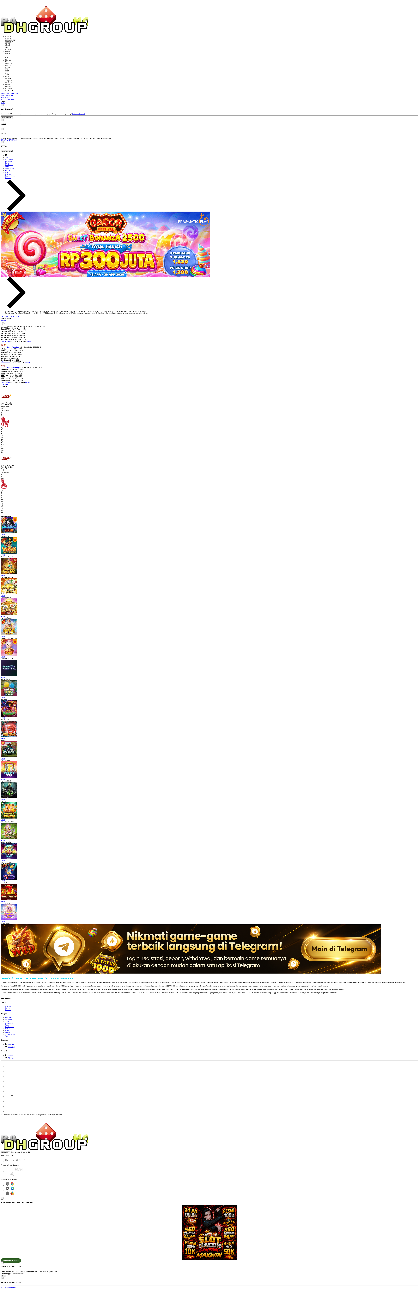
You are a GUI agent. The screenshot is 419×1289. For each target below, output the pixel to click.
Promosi (8, 178)
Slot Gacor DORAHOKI (8, 1287)
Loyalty (7, 1008)
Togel (7, 157)
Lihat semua (5, 341)
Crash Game (9, 168)
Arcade (7, 170)
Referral (8, 1010)
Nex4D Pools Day (13, 347)
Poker (7, 172)
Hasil (3, 316)
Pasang (28, 341)
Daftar (3, 103)
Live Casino (9, 165)
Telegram (11, 1058)
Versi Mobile (5, 97)
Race (7, 167)
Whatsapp (11, 1055)
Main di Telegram (7, 95)
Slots (7, 163)
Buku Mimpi (15, 316)
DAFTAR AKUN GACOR (11, 1260)
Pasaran (8, 316)
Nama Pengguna (6, 1274)
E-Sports (8, 174)
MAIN (3, 535)
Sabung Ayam (10, 176)
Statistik (3, 320)
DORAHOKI (11, 1044)
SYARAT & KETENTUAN (9, 140)
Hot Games (9, 159)
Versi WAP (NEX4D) (7, 99)
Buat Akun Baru (7, 151)
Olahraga (8, 161)
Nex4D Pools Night (14, 368)
